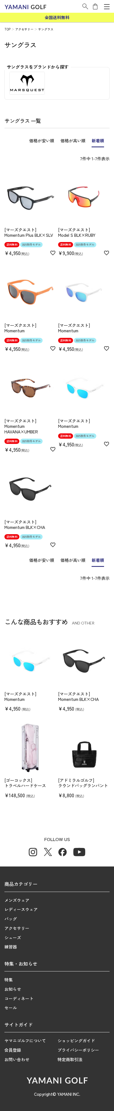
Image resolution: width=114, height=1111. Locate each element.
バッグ (10, 919)
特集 (8, 980)
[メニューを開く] (107, 6)
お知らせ (12, 989)
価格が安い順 (41, 140)
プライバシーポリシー (78, 1050)
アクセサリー (24, 29)
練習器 (10, 947)
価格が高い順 (73, 140)
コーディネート (18, 998)
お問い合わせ (16, 1059)
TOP (7, 29)
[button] (85, 6)
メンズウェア (16, 900)
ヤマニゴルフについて (25, 1040)
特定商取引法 (70, 1059)
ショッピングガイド (76, 1040)
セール (10, 1007)
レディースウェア (21, 909)
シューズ (12, 937)
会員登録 (12, 1050)
